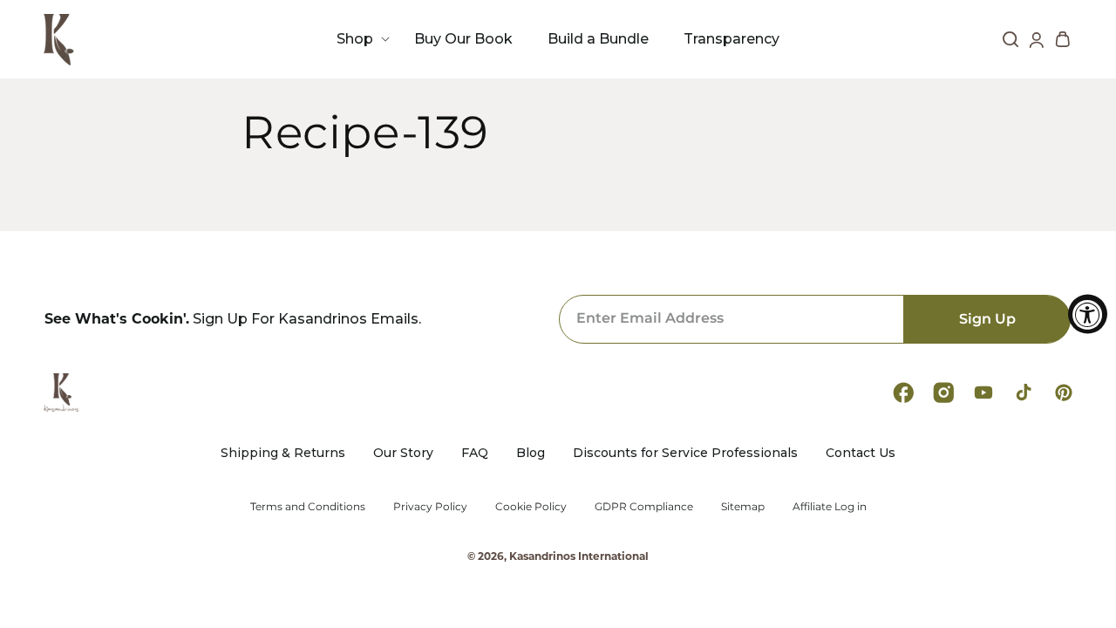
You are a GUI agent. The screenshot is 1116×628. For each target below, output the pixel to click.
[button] (358, 39)
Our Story (403, 453)
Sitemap (743, 507)
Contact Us (860, 453)
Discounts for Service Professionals (685, 453)
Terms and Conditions (307, 507)
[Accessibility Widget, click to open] (1087, 314)
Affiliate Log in (830, 507)
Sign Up (987, 319)
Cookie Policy (531, 507)
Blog (530, 453)
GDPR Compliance (644, 507)
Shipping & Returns (283, 453)
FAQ (474, 453)
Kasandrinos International (579, 556)
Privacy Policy (430, 507)
